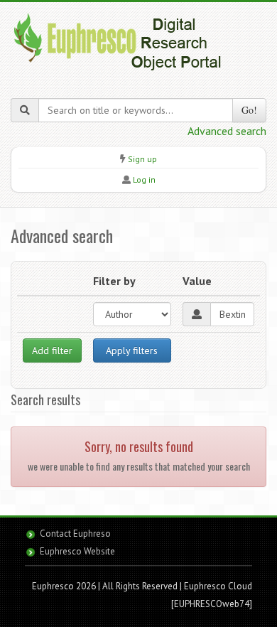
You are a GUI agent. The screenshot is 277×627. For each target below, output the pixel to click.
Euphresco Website (77, 551)
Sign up (142, 159)
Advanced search (227, 131)
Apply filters (132, 350)
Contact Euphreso (75, 533)
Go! (249, 110)
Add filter (52, 350)
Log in (144, 179)
